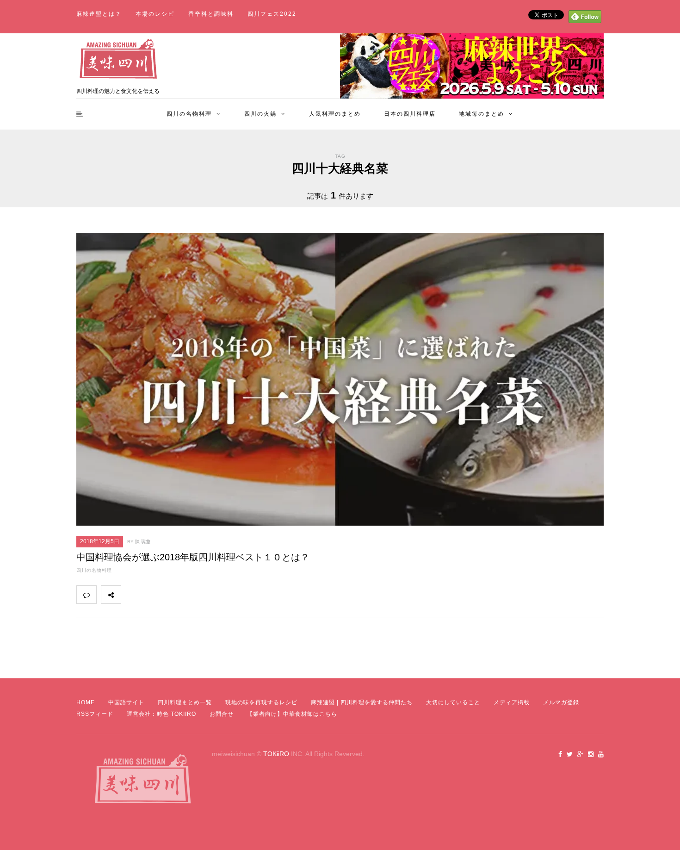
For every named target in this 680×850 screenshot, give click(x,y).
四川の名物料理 (189, 114)
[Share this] (131, 594)
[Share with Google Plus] (171, 594)
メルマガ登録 (561, 702)
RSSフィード (94, 714)
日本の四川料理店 (410, 114)
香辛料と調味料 (211, 14)
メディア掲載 (512, 702)
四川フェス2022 (272, 14)
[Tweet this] (151, 594)
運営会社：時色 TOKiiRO (161, 714)
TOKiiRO (276, 753)
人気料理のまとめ (335, 114)
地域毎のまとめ (481, 114)
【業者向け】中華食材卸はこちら (292, 714)
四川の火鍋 (260, 114)
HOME (85, 702)
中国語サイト (126, 702)
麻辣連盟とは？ (99, 14)
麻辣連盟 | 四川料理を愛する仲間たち (362, 702)
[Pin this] (192, 594)
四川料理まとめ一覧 (185, 702)
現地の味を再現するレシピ (261, 702)
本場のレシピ (155, 14)
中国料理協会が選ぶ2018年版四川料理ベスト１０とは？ (192, 557)
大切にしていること (453, 702)
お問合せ (222, 714)
